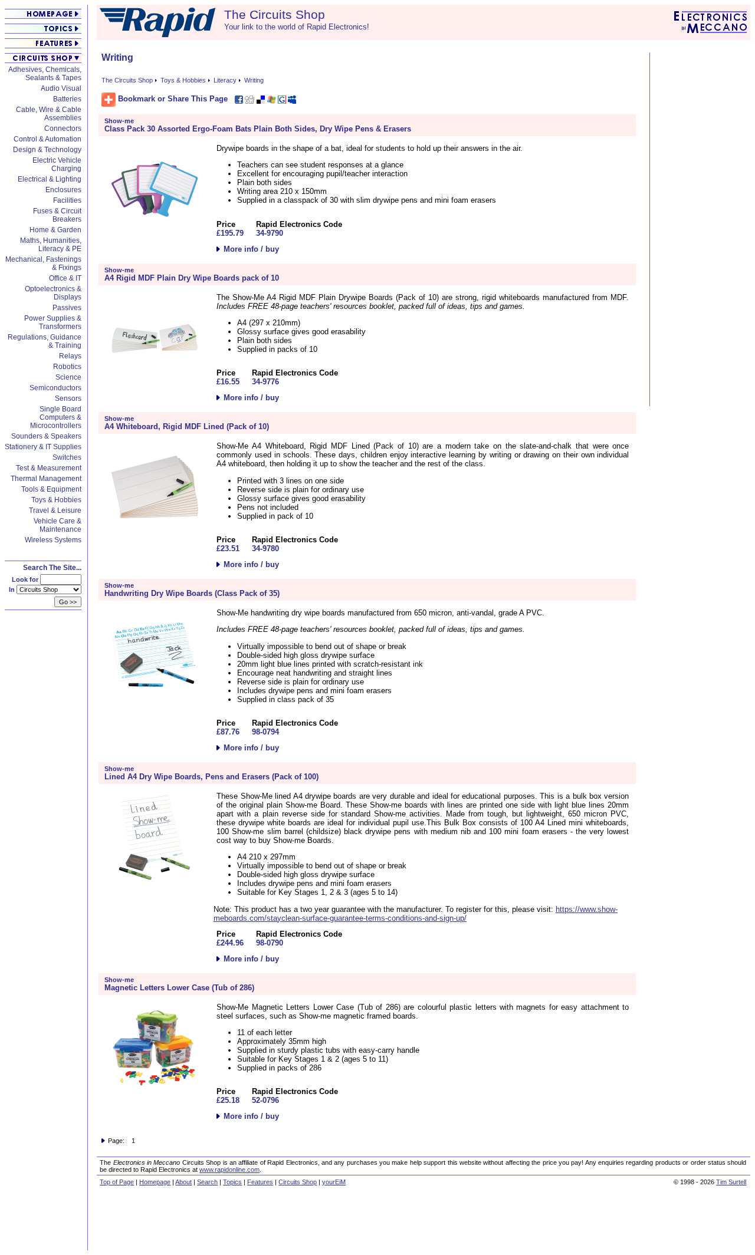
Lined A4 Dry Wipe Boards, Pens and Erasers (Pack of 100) (211, 776)
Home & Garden (55, 230)
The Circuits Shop (127, 80)
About (183, 1181)
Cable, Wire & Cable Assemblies (48, 114)
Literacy (225, 80)
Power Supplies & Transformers (52, 322)
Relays (70, 356)
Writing (254, 80)
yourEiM (334, 1181)
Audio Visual (61, 88)
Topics (232, 1181)
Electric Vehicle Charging (56, 164)
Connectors (62, 128)
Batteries (67, 99)
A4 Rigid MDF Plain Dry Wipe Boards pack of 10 (191, 278)
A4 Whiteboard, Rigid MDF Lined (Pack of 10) (186, 426)
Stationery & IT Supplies (43, 447)
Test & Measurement (48, 468)
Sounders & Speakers (46, 436)
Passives (66, 308)
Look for (26, 579)
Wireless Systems (53, 540)
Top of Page (117, 1181)
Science (68, 377)
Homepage (154, 1181)
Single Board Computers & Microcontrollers (55, 417)
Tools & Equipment (51, 489)
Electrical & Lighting (49, 179)
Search (207, 1181)
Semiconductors (55, 388)
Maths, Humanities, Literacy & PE (50, 244)
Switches (66, 457)
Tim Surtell (731, 1181)
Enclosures (63, 190)
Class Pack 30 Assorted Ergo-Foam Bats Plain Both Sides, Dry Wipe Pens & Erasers (257, 128)
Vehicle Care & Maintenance (57, 525)
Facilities (67, 200)
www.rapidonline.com (229, 1169)
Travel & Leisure (55, 510)
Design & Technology (47, 150)
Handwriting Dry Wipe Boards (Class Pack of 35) (192, 593)
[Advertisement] (701, 229)
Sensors (68, 398)
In (13, 589)
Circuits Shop (297, 1181)
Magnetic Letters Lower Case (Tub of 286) (179, 987)
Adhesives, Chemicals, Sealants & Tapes (44, 73)
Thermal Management (46, 479)
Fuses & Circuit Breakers (57, 215)
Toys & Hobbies (56, 500)
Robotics (67, 367)
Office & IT (65, 278)
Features (260, 1181)
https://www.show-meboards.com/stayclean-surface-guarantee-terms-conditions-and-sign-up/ (416, 914)
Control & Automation (47, 139)
